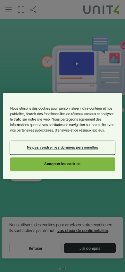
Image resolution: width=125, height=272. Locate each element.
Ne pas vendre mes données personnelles (62, 147)
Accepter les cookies (62, 164)
